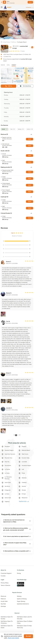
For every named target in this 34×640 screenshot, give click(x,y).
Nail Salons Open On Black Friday (24, 622)
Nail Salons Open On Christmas (7, 622)
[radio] (11, 51)
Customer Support (6, 573)
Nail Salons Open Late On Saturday (24, 617)
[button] (17, 135)
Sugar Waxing (21, 601)
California (13, 42)
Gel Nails (3, 606)
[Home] (8, 7)
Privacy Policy (4, 583)
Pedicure (3, 599)
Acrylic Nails (4, 601)
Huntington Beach (22, 42)
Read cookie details (13, 638)
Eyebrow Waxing (22, 599)
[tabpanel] (17, 177)
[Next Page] (20, 435)
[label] (1, 42)
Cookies (3, 576)
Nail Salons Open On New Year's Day (24, 626)
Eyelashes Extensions (23, 604)
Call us (10, 86)
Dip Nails (3, 604)
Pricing (19, 573)
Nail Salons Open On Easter (7, 626)
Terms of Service (5, 585)
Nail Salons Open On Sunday (7, 617)
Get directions (27, 86)
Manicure (3, 596)
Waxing (19, 596)
